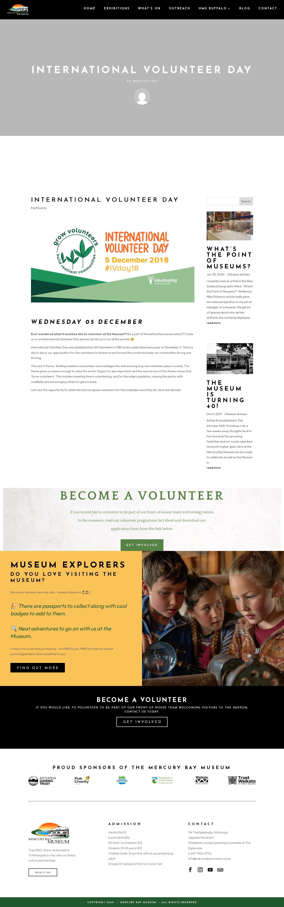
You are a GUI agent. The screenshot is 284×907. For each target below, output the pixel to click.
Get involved (142, 722)
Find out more (38, 668)
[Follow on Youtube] (210, 870)
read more (214, 323)
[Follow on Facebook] (190, 870)
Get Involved (142, 545)
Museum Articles (239, 274)
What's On (43, 872)
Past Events (38, 208)
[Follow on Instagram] (200, 870)
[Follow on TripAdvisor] (220, 870)
